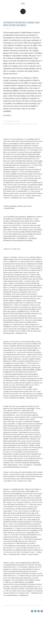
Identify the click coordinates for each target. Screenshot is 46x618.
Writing (9, 124)
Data (35, 124)
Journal (17, 121)
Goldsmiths (9, 121)
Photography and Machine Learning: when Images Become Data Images (21, 24)
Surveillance (17, 124)
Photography (28, 124)
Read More (7, 115)
